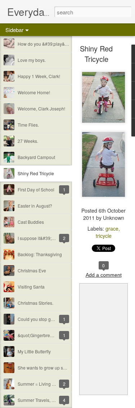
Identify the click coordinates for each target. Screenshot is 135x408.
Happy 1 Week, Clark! (39, 76)
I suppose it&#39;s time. (41, 238)
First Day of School (36, 189)
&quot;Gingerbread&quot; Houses (51, 335)
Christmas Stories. (35, 303)
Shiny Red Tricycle (36, 173)
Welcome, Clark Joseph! (41, 108)
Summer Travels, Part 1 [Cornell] (49, 400)
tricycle (104, 235)
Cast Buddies (31, 222)
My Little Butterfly (34, 351)
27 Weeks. (28, 141)
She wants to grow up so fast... (47, 367)
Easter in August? (35, 206)
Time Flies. (28, 125)
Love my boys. (32, 60)
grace (111, 228)
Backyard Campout (36, 157)
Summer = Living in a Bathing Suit (51, 384)
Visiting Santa (31, 287)
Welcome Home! (34, 92)
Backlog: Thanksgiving (40, 254)
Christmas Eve (32, 270)
